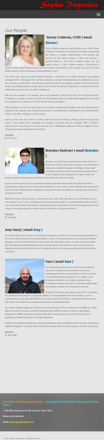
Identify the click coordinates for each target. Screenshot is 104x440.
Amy (37, 230)
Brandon (91, 150)
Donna (51, 42)
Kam (68, 261)
